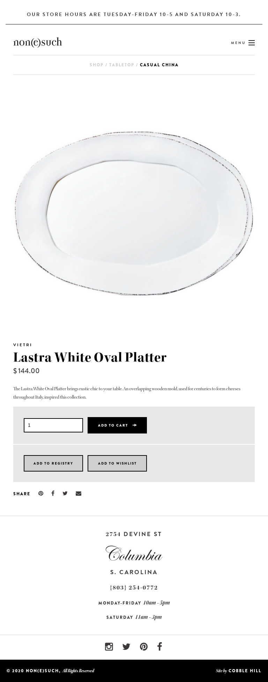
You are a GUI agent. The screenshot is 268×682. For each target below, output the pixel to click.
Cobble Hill (245, 671)
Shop (97, 65)
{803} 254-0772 (134, 587)
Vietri (22, 345)
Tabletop (121, 65)
